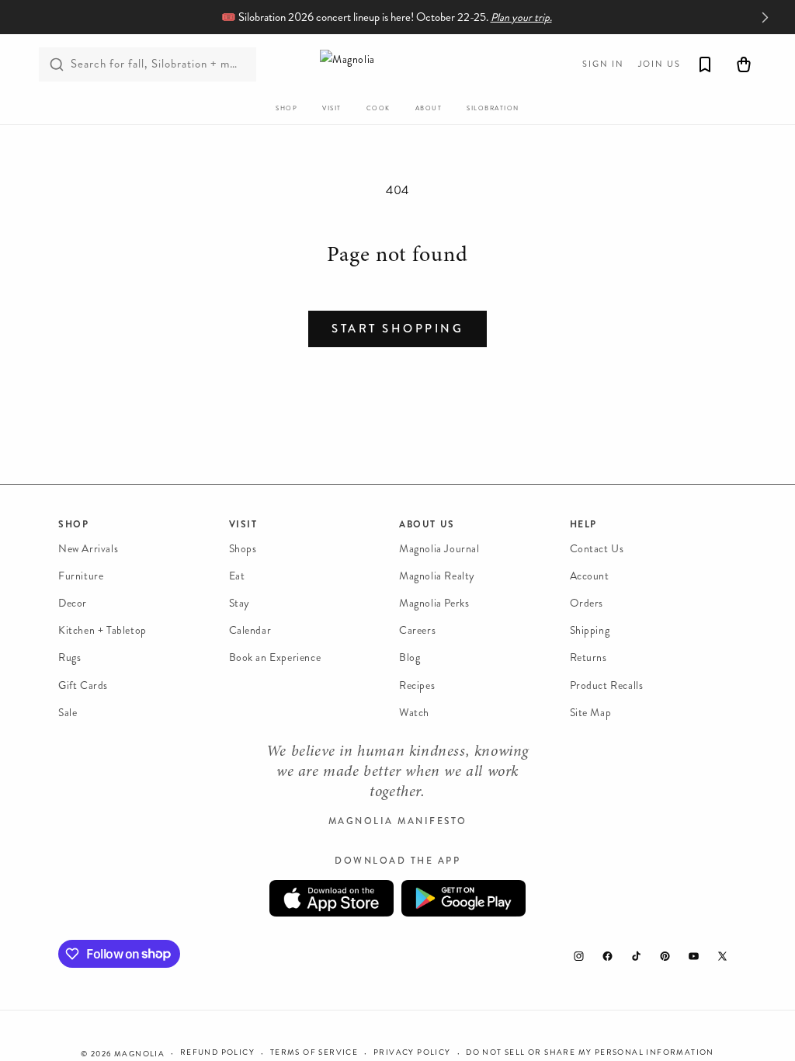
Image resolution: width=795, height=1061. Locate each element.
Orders (587, 603)
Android (463, 898)
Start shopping (397, 328)
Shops (243, 548)
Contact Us (597, 548)
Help (583, 524)
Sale (67, 712)
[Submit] (56, 64)
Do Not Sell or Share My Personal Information (590, 1052)
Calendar (250, 630)
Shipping (590, 630)
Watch (414, 712)
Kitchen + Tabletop (102, 630)
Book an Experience (275, 657)
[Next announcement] (765, 17)
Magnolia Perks (434, 603)
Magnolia (139, 1054)
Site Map (591, 712)
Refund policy (217, 1052)
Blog (409, 657)
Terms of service (314, 1052)
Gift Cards (83, 685)
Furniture (80, 576)
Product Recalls (607, 685)
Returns (588, 657)
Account (589, 576)
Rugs (69, 657)
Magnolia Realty (437, 576)
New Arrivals (88, 548)
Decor (72, 603)
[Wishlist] (704, 64)
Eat (237, 576)
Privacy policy (412, 1052)
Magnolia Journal (439, 548)
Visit (243, 524)
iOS (331, 898)
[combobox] (147, 64)
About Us (427, 524)
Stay (239, 603)
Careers (417, 630)
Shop (73, 524)
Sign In (603, 64)
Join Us (659, 64)
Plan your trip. (521, 17)
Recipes (417, 685)
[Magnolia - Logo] (397, 64)
